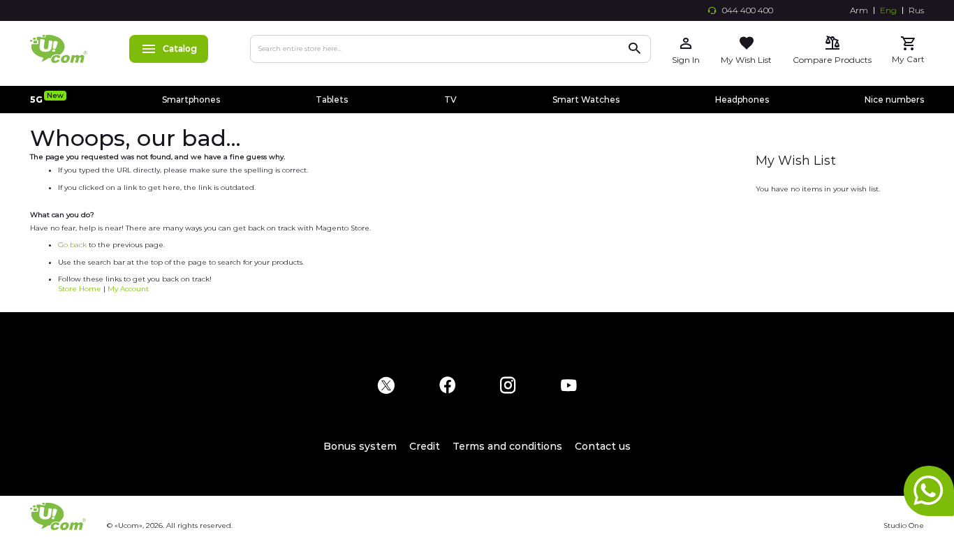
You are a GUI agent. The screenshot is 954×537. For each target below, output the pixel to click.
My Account (128, 288)
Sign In (686, 59)
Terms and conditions (507, 446)
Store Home (79, 288)
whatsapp (929, 491)
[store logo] (58, 49)
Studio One (903, 525)
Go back (72, 244)
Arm (859, 10)
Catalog (180, 48)
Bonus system (360, 446)
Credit (424, 446)
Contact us (603, 446)
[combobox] (450, 49)
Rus (916, 10)
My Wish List (746, 59)
